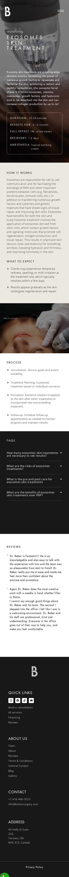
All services (15, 712)
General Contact (18, 765)
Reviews (13, 722)
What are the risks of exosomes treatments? (28, 467)
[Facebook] (17, 700)
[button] (55, 11)
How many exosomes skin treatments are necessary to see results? (32, 454)
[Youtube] (31, 700)
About (12, 750)
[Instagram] (10, 700)
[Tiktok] (24, 700)
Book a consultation (20, 707)
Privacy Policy (34, 867)
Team (11, 745)
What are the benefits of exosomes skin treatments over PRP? (31, 494)
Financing (14, 717)
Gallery (12, 775)
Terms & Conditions (20, 760)
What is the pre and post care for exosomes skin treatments (29, 480)
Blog (11, 770)
